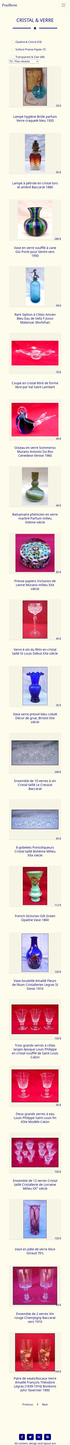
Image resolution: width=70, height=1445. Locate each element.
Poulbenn (9, 5)
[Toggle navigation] (63, 5)
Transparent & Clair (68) (30, 57)
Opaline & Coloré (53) (28, 42)
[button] (22, 1437)
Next (45, 1404)
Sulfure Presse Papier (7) (30, 49)
